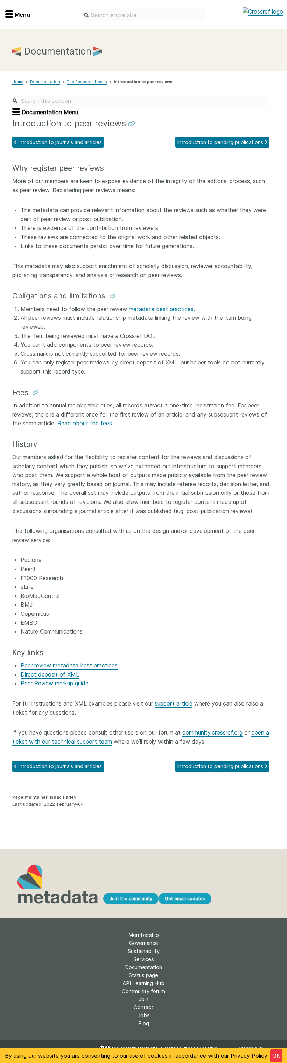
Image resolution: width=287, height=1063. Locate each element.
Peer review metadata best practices (69, 665)
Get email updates (185, 898)
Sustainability (144, 951)
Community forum (143, 991)
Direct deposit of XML (50, 674)
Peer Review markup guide (55, 683)
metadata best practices (161, 308)
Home (17, 81)
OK (276, 1055)
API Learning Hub (143, 983)
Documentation (45, 81)
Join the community (131, 898)
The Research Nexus (87, 81)
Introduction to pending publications (220, 142)
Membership (143, 935)
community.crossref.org (212, 732)
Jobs (144, 1015)
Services (143, 959)
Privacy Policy (249, 1055)
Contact (143, 1007)
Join (143, 999)
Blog (143, 1023)
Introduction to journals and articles (60, 142)
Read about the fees (84, 423)
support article (173, 703)
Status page (143, 975)
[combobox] (144, 15)
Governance (143, 943)
